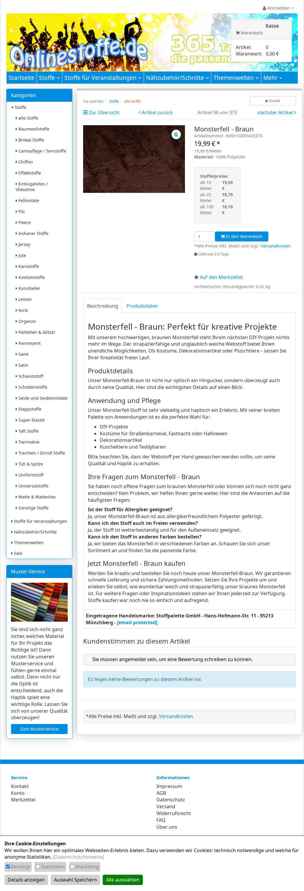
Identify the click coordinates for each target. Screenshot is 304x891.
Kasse (272, 26)
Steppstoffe (29, 409)
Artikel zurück (157, 112)
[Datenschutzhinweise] (78, 857)
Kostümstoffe (31, 277)
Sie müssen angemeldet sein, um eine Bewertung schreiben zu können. (172, 659)
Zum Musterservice (39, 729)
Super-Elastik (31, 420)
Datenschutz (170, 799)
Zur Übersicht (104, 112)
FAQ (161, 820)
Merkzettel (23, 799)
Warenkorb (251, 33)
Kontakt (20, 786)
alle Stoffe (27, 118)
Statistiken (53, 866)
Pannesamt (29, 343)
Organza (26, 321)
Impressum (169, 786)
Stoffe (47, 78)
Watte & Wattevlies (36, 497)
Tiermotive (28, 442)
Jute (21, 255)
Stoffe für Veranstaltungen (101, 78)
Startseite (21, 78)
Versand (165, 806)
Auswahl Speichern (75, 879)
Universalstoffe (32, 486)
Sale (17, 553)
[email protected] (137, 622)
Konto (18, 793)
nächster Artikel (275, 112)
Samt (22, 354)
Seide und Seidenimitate (42, 398)
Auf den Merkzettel (221, 277)
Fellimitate (28, 200)
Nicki (22, 310)
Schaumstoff (30, 376)
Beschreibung (102, 306)
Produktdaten (142, 306)
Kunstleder (28, 288)
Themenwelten (234, 78)
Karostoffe (28, 266)
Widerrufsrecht (173, 813)
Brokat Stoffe (30, 140)
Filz (21, 211)
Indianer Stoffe (32, 233)
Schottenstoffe (32, 387)
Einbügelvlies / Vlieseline (32, 186)
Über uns (166, 827)
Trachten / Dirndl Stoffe (41, 453)
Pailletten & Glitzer (36, 332)
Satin (22, 365)
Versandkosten (275, 246)
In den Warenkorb (243, 236)
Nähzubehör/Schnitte (175, 78)
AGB (161, 793)
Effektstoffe (29, 173)
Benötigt (20, 866)
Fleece (24, 222)
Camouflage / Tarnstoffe (41, 151)
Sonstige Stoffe (32, 508)
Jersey (23, 244)
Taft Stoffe (28, 431)
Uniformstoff (30, 475)
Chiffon (25, 162)
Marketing (87, 866)
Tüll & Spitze (30, 464)
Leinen (24, 299)
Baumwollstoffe (33, 129)
